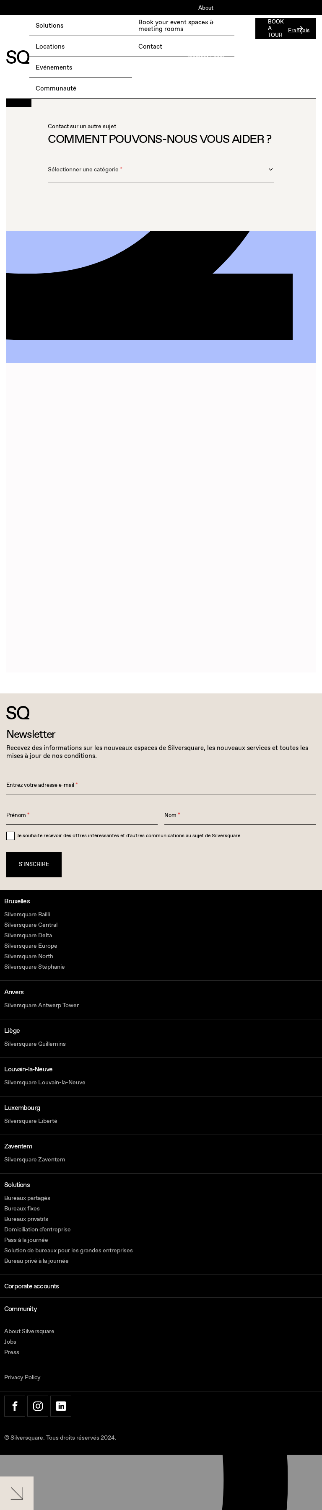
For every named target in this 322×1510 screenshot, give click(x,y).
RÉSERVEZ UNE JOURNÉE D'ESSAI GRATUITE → (68, 31)
